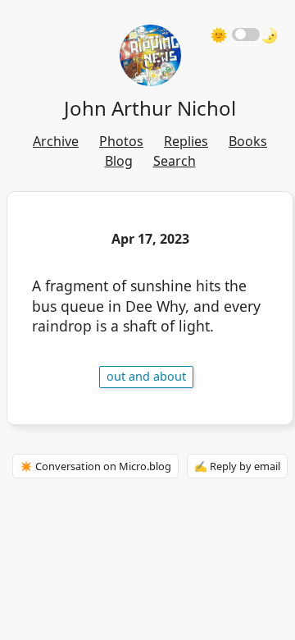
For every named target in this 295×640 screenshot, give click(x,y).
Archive (56, 141)
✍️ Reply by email (237, 466)
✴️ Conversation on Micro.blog (95, 466)
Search (174, 161)
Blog (119, 161)
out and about (146, 376)
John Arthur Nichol (150, 107)
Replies (186, 141)
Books (248, 141)
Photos (121, 141)
